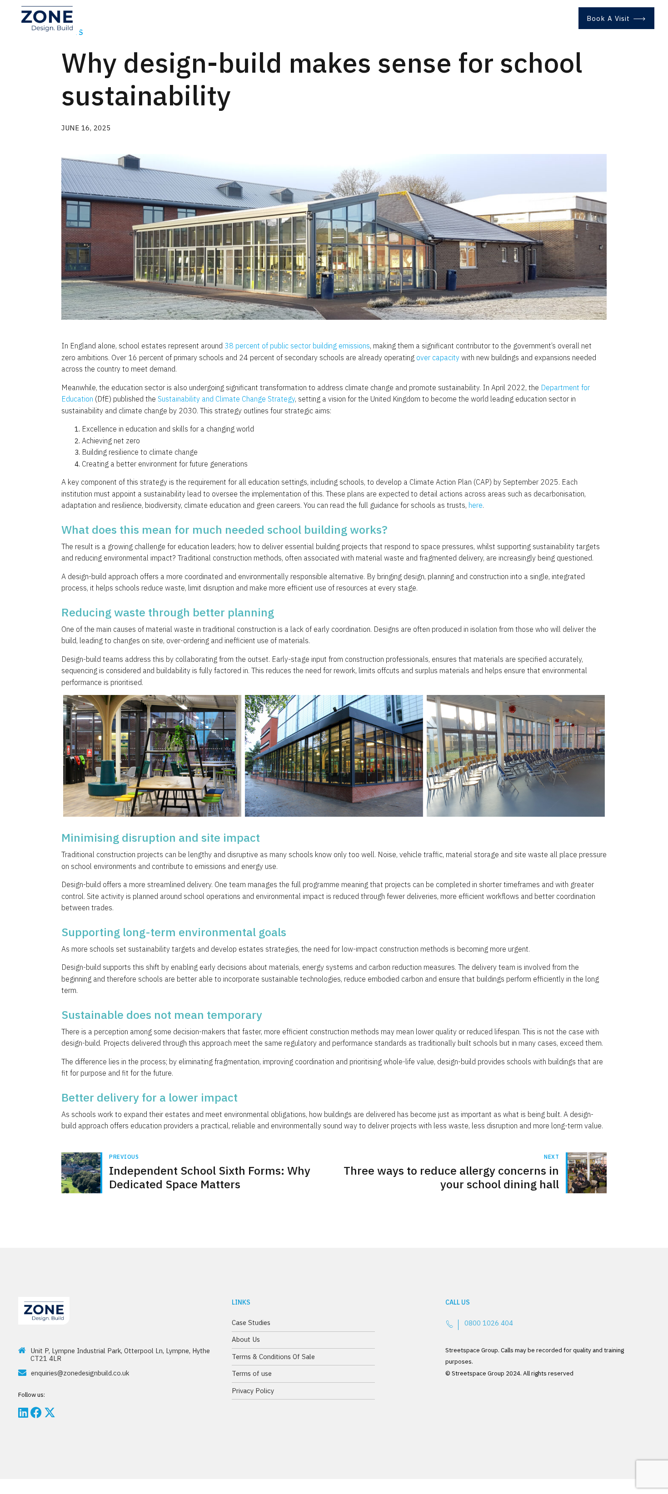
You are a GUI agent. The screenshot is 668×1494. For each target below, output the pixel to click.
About (458, 18)
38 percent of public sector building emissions (297, 345)
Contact (543, 18)
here (476, 505)
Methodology (343, 18)
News (499, 18)
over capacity (437, 357)
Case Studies (406, 18)
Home (289, 18)
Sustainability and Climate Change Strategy (226, 398)
